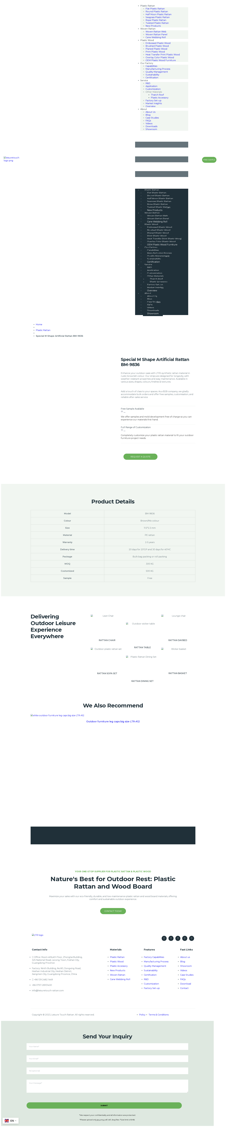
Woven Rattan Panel (156, 34)
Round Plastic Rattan (157, 11)
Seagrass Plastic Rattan (158, 17)
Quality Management (157, 72)
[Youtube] (170, 938)
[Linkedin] (191, 938)
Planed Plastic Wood (156, 49)
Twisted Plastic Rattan (157, 23)
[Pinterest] (177, 938)
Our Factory (146, 63)
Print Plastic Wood (155, 52)
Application (151, 86)
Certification (152, 77)
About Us (150, 112)
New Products (153, 26)
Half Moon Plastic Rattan (158, 14)
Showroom (151, 129)
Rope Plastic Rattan (156, 20)
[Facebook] (164, 938)
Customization (153, 89)
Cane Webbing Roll (156, 37)
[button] (191, 160)
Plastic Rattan (147, 6)
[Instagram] (184, 938)
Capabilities (151, 66)
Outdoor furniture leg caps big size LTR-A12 (113, 721)
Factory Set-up (153, 100)
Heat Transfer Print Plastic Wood (163, 54)
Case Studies (152, 118)
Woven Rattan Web (156, 31)
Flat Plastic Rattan (155, 8)
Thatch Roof (157, 95)
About (143, 109)
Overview (151, 106)
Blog (148, 115)
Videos (149, 123)
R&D (148, 83)
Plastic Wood (147, 40)
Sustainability (152, 74)
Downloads (151, 126)
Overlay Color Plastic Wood (160, 57)
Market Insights (154, 103)
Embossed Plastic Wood (158, 43)
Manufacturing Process (158, 69)
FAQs (148, 120)
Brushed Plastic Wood (157, 46)
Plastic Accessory (159, 97)
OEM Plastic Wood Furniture (161, 60)
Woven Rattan (148, 29)
